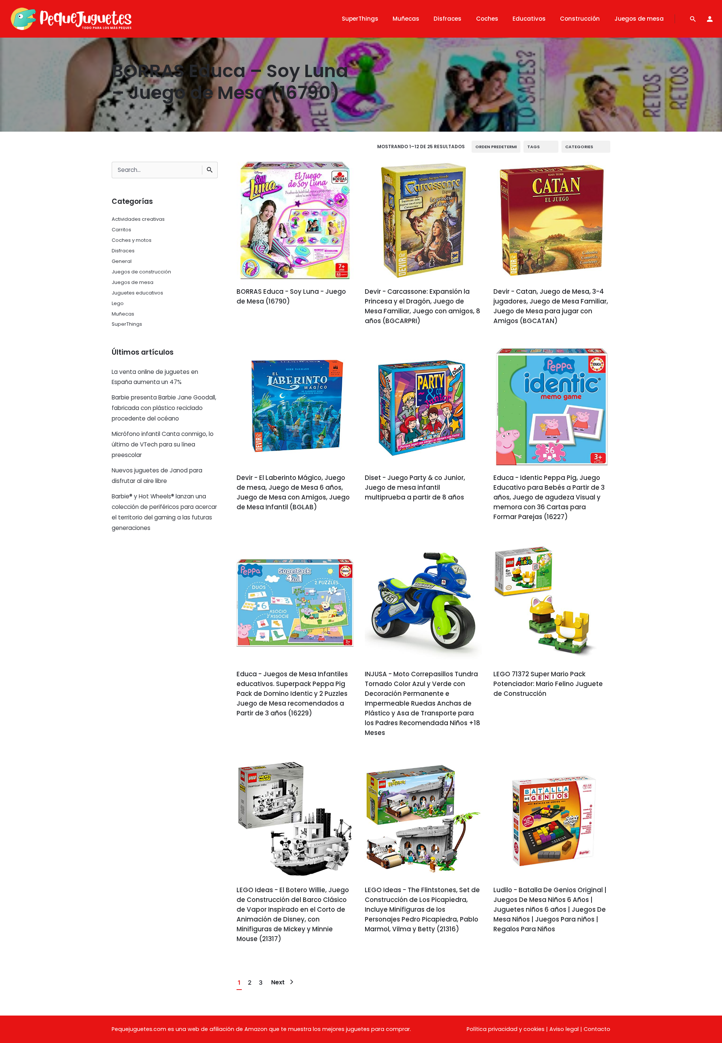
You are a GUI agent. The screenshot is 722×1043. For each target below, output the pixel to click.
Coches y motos (132, 240)
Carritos (121, 229)
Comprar (257, 322)
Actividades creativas (138, 219)
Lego (118, 303)
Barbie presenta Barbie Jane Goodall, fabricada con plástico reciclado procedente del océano (164, 407)
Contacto (597, 1029)
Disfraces (123, 250)
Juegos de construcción (141, 271)
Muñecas (123, 313)
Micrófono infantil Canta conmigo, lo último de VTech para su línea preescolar (163, 444)
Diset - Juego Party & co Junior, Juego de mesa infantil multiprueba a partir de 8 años (415, 487)
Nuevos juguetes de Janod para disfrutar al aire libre (157, 475)
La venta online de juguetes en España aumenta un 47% (155, 377)
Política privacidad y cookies (506, 1029)
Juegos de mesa (132, 282)
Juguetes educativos (137, 292)
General (122, 261)
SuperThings (127, 324)
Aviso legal (564, 1029)
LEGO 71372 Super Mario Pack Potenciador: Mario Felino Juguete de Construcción (548, 684)
